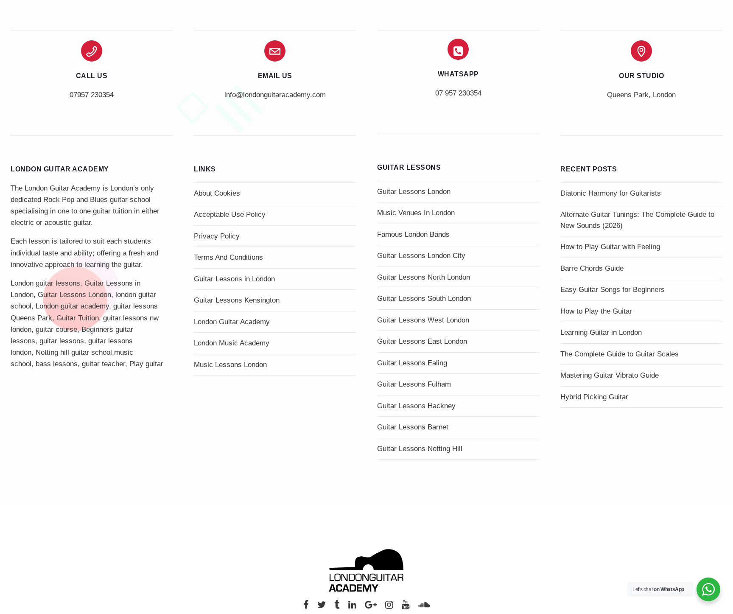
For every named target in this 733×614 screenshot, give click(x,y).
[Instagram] (389, 607)
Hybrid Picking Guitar (594, 397)
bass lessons (57, 364)
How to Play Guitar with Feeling (610, 247)
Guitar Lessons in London (234, 279)
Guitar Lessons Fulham (414, 384)
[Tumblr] (337, 607)
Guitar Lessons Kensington (237, 300)
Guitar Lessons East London (422, 341)
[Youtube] (405, 607)
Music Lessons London (230, 365)
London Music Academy (231, 343)
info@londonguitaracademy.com (275, 95)
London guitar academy (72, 306)
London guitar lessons (45, 283)
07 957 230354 (458, 93)
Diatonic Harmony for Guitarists (610, 193)
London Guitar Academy (232, 322)
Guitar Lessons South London (424, 298)
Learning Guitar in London (601, 332)
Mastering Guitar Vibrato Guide (609, 375)
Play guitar (146, 364)
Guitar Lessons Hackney (416, 406)
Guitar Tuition (77, 318)
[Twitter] (321, 607)
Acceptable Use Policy (230, 214)
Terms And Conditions (228, 257)
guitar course (56, 329)
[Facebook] (306, 607)
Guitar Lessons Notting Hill (419, 449)
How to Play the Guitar (596, 311)
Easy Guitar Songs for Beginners (612, 290)
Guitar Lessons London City (421, 256)
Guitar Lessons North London (423, 277)
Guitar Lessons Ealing (412, 363)
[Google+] (371, 607)
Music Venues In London (416, 213)
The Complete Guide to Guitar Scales (619, 354)
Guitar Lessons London (74, 295)
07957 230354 (92, 95)
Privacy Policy (217, 236)
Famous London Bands (413, 234)
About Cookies (217, 193)
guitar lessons (61, 341)
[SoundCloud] (424, 607)
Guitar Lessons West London (423, 320)
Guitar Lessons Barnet (412, 427)
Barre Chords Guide (592, 268)
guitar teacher (103, 364)
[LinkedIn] (352, 607)
